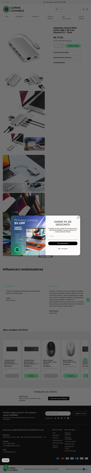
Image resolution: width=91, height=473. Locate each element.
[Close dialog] (78, 217)
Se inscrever (63, 243)
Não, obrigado (63, 248)
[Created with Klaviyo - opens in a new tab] (45, 256)
